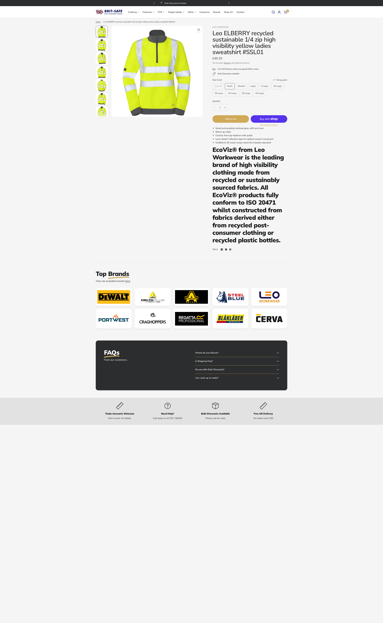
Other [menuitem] (191, 12)
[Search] (273, 12)
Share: (215, 249)
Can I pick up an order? (206, 377)
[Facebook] (222, 249)
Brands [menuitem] (216, 12)
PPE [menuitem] (160, 12)
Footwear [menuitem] (147, 12)
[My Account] (279, 12)
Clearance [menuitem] (204, 12)
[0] (284, 12)
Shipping (227, 63)
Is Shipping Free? (204, 361)
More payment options (269, 125)
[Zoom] (198, 30)
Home (98, 22)
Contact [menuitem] (240, 12)
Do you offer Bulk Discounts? (209, 369)
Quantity (216, 101)
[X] (226, 249)
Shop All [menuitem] (228, 12)
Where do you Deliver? (207, 352)
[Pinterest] (230, 249)
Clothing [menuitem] (132, 12)
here (127, 281)
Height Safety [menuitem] (175, 12)
